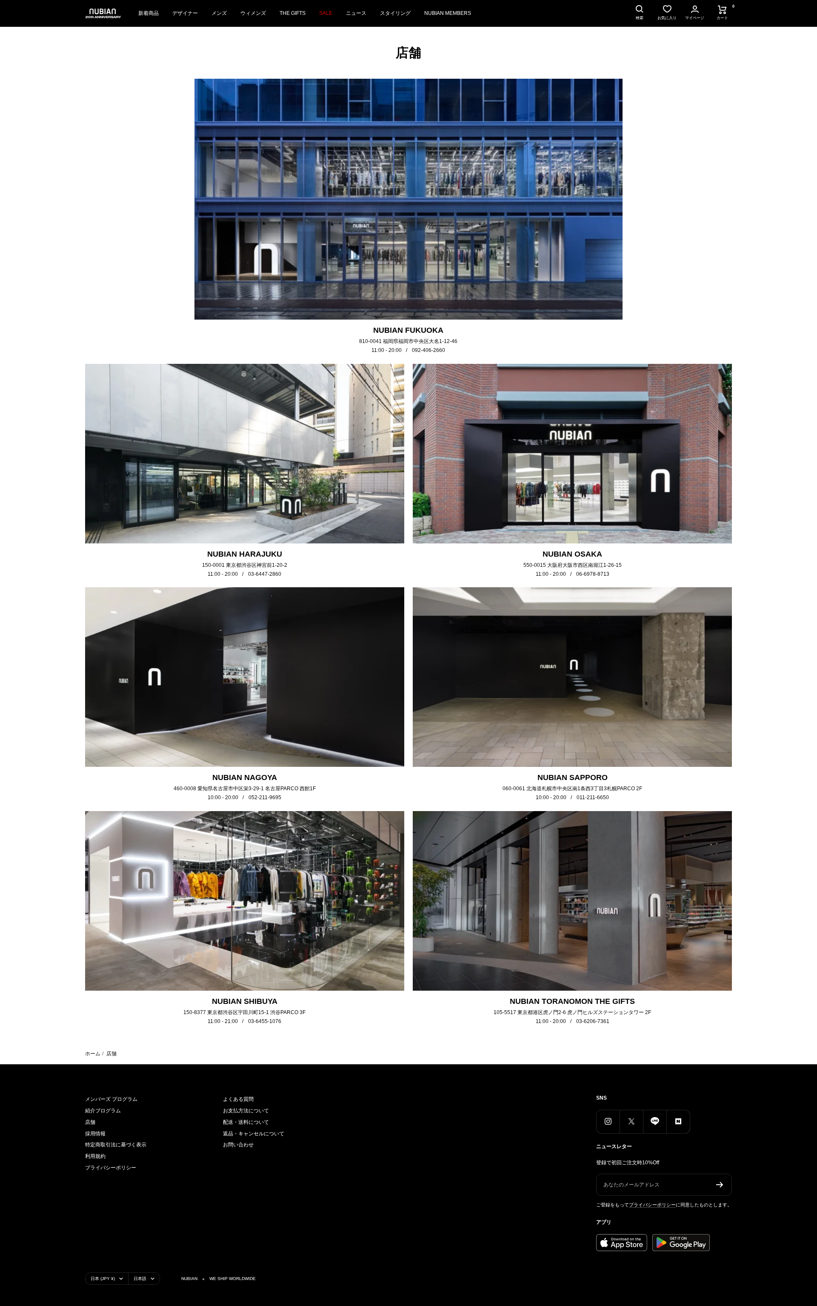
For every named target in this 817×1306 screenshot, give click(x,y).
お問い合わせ (238, 1145)
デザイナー (185, 13)
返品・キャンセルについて (253, 1134)
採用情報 (95, 1134)
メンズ (219, 13)
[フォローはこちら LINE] (654, 1121)
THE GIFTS (293, 13)
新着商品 (148, 13)
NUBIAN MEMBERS (447, 13)
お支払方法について (246, 1111)
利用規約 (95, 1156)
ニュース (356, 13)
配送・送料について (246, 1122)
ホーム (92, 1054)
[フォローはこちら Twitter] (631, 1121)
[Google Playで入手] (681, 1242)
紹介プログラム (103, 1111)
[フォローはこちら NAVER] (678, 1121)
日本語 (140, 1278)
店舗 (90, 1122)
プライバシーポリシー (110, 1168)
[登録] (719, 1185)
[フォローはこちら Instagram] (608, 1121)
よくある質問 (238, 1099)
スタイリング (395, 13)
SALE (325, 13)
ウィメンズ (253, 13)
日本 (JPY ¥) (103, 1278)
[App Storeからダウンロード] (621, 1242)
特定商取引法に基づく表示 (115, 1145)
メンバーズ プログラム (111, 1099)
